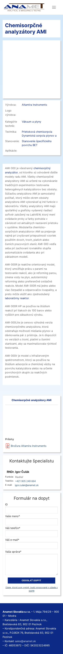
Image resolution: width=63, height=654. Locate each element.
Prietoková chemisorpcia (37, 131)
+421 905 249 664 (25, 481)
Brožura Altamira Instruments (28, 445)
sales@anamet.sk (25, 641)
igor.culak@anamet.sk (27, 485)
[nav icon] (54, 7)
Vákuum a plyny (31, 121)
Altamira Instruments (34, 104)
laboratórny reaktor (17, 298)
